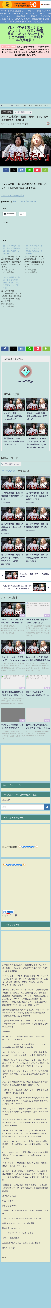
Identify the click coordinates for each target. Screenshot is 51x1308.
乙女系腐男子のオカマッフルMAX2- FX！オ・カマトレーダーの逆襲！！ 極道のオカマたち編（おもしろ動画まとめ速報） (25, 1024)
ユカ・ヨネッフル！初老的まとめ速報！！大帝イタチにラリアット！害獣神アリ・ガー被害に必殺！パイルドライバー (25, 1112)
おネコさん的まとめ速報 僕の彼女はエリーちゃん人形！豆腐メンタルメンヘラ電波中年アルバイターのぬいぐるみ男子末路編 (25, 968)
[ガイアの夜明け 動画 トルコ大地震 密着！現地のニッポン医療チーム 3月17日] (12, 292)
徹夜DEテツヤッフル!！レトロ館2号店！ (19, 1223)
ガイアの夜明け (7, 112)
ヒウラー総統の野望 (10, 1238)
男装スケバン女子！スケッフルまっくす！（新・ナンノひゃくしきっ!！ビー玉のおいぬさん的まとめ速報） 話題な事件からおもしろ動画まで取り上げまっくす (25, 1063)
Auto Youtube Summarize (24, 201)
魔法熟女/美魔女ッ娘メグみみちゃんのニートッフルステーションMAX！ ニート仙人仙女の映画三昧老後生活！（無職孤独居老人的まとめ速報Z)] (25, 1013)
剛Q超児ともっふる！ (11, 1228)
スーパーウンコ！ (9, 1031)
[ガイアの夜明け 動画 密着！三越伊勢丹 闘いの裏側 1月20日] (12, 259)
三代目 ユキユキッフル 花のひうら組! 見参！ (21, 1243)
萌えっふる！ (7, 1201)
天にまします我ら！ (10, 1206)
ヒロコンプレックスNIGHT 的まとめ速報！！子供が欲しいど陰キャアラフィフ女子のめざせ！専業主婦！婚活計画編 (25, 1188)
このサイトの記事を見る (12, 195)
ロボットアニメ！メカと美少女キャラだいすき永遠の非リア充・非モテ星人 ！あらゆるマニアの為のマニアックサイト (25, 1074)
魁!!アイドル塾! (8, 1248)
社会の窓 (6, 800)
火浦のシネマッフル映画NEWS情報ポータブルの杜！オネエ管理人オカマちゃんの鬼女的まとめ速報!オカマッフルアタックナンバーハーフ (25, 1101)
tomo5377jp (25, 381)
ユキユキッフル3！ (10, 1196)
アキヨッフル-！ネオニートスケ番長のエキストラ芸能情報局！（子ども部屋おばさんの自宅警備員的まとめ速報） (25, 1144)
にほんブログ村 (9, 915)
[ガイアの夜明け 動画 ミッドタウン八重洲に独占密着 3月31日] (35, 259)
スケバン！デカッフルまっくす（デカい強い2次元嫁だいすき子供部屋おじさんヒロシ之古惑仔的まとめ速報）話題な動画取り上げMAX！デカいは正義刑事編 (25, 1133)
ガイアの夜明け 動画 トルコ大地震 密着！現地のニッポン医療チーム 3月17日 (11, 282)
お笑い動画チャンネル (24, 112)
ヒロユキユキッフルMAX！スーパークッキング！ (22, 1218)
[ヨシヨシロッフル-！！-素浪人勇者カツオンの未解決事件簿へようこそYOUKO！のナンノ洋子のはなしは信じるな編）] (25, 1155)
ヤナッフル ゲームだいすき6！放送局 (17, 1233)
